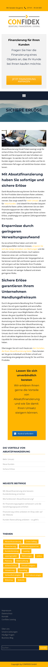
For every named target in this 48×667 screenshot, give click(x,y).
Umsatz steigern (28, 565)
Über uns (5, 629)
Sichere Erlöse (9, 469)
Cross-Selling (31, 541)
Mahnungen (27, 556)
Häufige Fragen (8, 635)
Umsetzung (10, 570)
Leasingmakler (11, 556)
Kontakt (5, 616)
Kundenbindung (12, 551)
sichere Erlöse (11, 565)
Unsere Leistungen (10, 632)
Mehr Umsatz (8, 459)
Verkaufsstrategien (13, 575)
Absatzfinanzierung (13, 541)
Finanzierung (10, 546)
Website (21, 580)
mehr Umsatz (33, 200)
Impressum (6, 610)
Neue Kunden (8, 464)
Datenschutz (7, 613)
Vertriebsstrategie (33, 575)
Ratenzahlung (22, 561)
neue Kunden (10, 203)
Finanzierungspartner (30, 546)
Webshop (9, 580)
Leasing (26, 551)
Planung (8, 561)
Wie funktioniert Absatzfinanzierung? (18, 499)
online (39, 556)
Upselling (23, 570)
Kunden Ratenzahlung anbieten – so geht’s (21, 519)
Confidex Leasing (9, 619)
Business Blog (7, 638)
